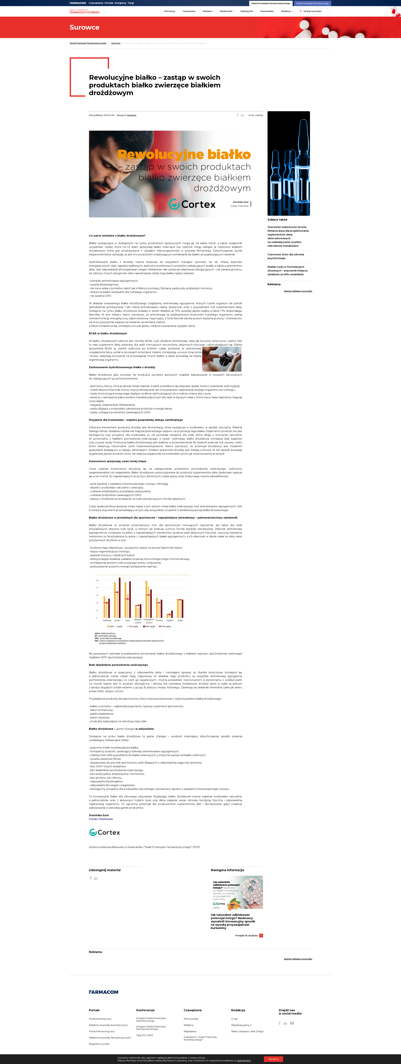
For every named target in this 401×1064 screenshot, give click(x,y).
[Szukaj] (300, 11)
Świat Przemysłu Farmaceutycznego (271, 3)
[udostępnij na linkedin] (242, 115)
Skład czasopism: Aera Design (247, 1031)
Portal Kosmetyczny (100, 1019)
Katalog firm (246, 11)
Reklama (207, 11)
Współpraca (190, 1031)
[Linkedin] (285, 1023)
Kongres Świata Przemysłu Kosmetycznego (151, 1019)
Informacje (169, 11)
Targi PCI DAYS (144, 1035)
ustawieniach (244, 1060)
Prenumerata (267, 11)
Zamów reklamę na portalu (298, 291)
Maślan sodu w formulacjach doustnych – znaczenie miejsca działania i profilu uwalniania (287, 270)
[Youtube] (292, 1023)
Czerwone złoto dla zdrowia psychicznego (286, 256)
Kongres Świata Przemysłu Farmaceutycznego (151, 1027)
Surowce (115, 43)
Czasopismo (189, 11)
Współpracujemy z (241, 1025)
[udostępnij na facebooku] (237, 115)
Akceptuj (273, 1059)
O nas (234, 1019)
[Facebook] (280, 1023)
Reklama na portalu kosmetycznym (108, 1025)
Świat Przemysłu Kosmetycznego (313, 3)
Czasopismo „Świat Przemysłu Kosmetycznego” (200, 1038)
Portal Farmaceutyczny (102, 1031)
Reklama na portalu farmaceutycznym (110, 1037)
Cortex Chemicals (101, 819)
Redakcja (286, 11)
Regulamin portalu (99, 1044)
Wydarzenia (226, 11)
